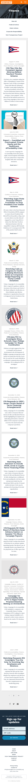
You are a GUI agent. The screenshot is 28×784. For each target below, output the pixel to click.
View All (14, 21)
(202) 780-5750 (14, 771)
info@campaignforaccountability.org (14, 769)
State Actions (14, 28)
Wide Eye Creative (15, 781)
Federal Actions (14, 24)
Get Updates (14, 737)
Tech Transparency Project (14, 35)
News (14, 754)
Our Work (14, 752)
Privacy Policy (14, 765)
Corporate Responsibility (14, 31)
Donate (14, 760)
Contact (14, 758)
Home (14, 749)
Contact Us (14, 767)
